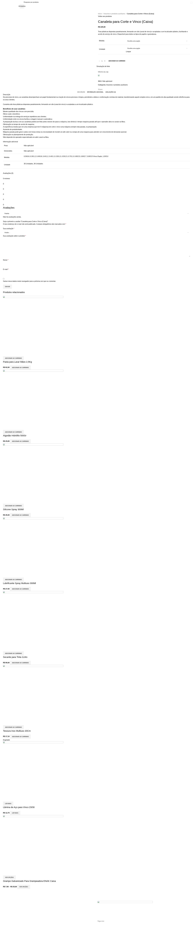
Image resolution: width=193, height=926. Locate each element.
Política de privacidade (48, 917)
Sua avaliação (8, 228)
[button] (13, 358)
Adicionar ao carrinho (116, 61)
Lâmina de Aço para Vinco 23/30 (19, 807)
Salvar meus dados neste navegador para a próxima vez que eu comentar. (29, 281)
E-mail (6, 269)
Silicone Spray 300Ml (13, 509)
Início (100, 14)
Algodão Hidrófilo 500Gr (14, 435)
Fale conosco (45, 907)
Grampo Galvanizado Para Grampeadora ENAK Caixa (29, 881)
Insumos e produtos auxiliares (114, 14)
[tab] (81, 92)
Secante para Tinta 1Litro (15, 657)
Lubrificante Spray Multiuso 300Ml (19, 583)
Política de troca (46, 914)
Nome (5, 260)
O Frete (43, 910)
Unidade (102, 49)
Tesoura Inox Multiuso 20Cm (17, 731)
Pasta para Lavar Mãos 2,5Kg (17, 362)
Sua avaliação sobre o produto (14, 236)
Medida (101, 41)
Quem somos (45, 904)
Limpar (128, 51)
